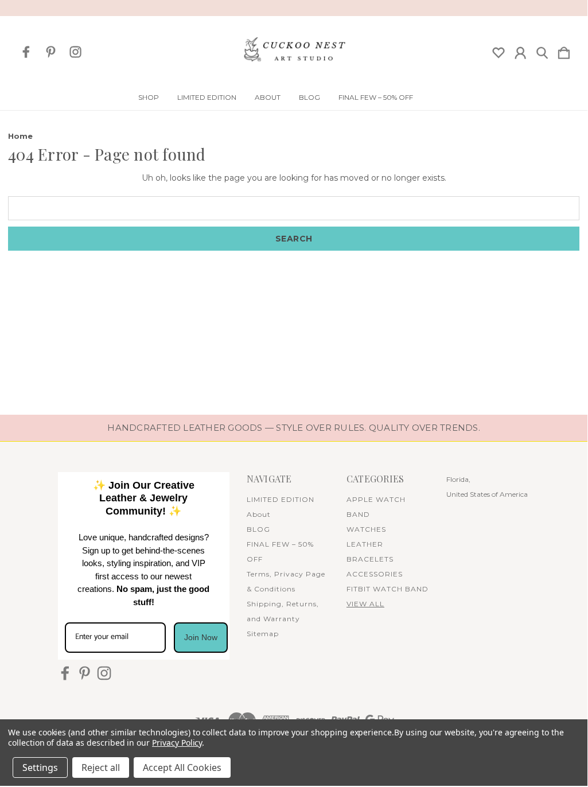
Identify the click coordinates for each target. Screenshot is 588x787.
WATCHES (366, 529)
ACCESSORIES (374, 574)
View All (365, 603)
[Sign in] (520, 50)
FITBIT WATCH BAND (387, 589)
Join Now (200, 637)
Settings (40, 767)
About (268, 97)
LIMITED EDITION (206, 97)
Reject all (100, 767)
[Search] (542, 50)
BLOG (309, 97)
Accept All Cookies (182, 767)
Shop (148, 97)
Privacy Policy (177, 742)
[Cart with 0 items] (564, 50)
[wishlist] (498, 50)
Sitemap (263, 633)
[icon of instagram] (75, 52)
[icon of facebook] (26, 52)
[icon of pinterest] (51, 52)
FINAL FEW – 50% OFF (375, 97)
